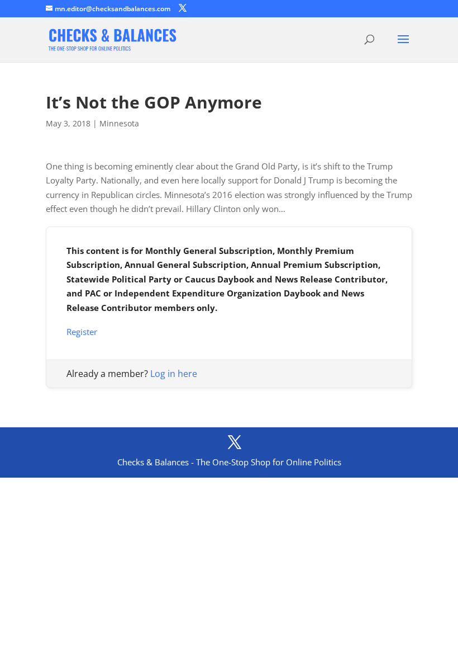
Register (81, 331)
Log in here (173, 373)
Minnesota (119, 123)
